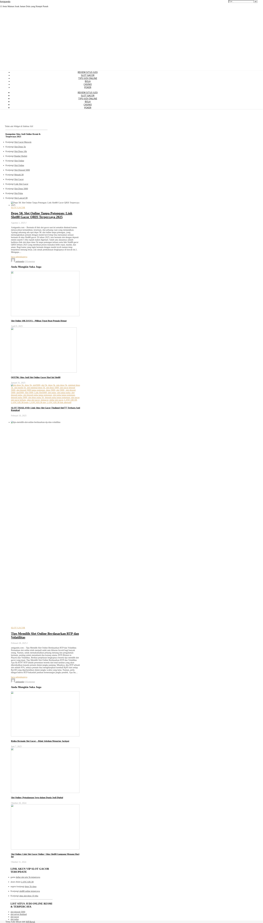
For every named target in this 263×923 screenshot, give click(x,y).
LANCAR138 (27, 882)
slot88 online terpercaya (29, 891)
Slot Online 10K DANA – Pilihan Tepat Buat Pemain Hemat (39, 321)
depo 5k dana (30, 886)
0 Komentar (30, 261)
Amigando (5, 1)
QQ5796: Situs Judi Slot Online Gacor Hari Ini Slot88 (35, 377)
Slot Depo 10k (20, 151)
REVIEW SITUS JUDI (88, 72)
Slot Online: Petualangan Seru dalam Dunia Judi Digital (37, 797)
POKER (87, 87)
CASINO (88, 84)
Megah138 (19, 174)
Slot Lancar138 (21, 198)
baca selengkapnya (19, 257)
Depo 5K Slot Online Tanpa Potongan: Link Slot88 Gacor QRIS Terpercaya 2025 (41, 215)
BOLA (88, 81)
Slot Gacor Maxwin (22, 142)
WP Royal (30, 922)
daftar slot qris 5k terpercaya (28, 877)
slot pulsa (15, 919)
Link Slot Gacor (21, 184)
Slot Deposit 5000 (22, 170)
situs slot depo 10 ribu (28, 896)
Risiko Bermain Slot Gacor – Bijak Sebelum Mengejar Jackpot (40, 741)
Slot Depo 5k (20, 147)
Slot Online (19, 161)
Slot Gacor (19, 179)
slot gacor (15, 917)
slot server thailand (19, 914)
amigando (20, 261)
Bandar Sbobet (20, 156)
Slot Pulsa (18, 193)
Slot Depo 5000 (21, 188)
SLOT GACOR (87, 75)
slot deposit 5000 (18, 912)
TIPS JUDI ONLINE (87, 78)
